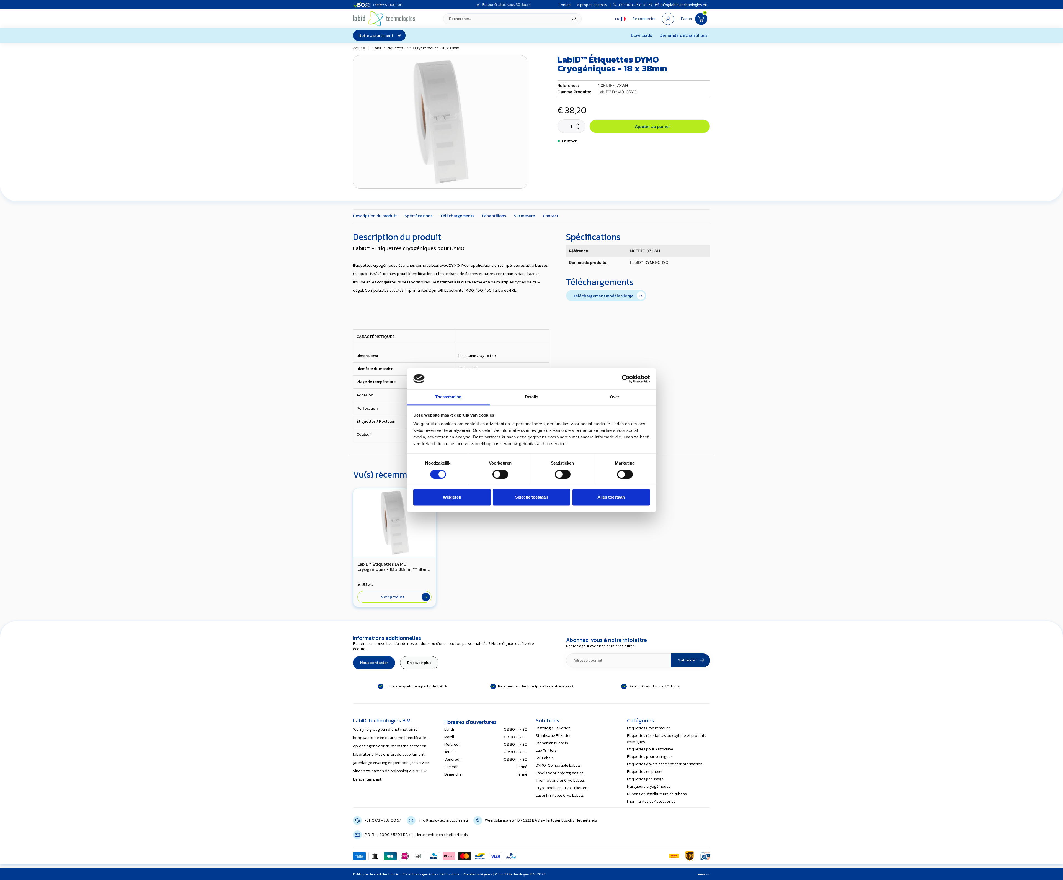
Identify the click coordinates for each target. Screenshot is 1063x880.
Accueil (359, 48)
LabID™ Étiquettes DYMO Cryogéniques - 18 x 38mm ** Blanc (393, 566)
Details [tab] (531, 397)
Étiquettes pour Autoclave (650, 749)
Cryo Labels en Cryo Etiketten (561, 788)
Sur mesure (524, 215)
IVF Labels (545, 758)
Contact (565, 4)
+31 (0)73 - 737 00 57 (635, 4)
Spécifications (418, 215)
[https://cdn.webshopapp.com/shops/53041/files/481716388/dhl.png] (674, 856)
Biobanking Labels (552, 743)
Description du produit (375, 215)
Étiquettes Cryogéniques (649, 728)
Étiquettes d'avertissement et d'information (665, 764)
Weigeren (452, 497)
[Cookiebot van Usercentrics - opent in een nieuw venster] (626, 378)
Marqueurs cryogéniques (648, 786)
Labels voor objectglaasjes (560, 773)
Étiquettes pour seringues (650, 757)
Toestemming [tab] (448, 397)
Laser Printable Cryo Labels (560, 795)
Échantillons (494, 215)
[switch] (500, 474)
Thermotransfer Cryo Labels (560, 780)
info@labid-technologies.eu (683, 4)
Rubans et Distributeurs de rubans (657, 794)
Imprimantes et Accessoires (651, 801)
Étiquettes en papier (645, 771)
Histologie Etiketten (553, 728)
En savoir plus (419, 663)
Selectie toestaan (531, 497)
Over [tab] (614, 397)
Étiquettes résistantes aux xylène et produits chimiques (666, 739)
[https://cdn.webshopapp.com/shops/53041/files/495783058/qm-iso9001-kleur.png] (705, 856)
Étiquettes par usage (645, 779)
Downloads (641, 35)
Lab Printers (546, 750)
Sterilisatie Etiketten (554, 735)
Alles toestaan (611, 497)
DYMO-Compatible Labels (558, 765)
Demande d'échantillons (683, 35)
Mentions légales (478, 874)
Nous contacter (374, 663)
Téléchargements (457, 215)
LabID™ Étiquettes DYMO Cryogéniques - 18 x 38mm (416, 48)
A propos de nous (592, 4)
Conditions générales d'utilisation (431, 874)
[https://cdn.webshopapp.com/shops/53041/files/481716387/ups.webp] (690, 856)
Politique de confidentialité (375, 874)
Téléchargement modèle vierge (604, 296)
